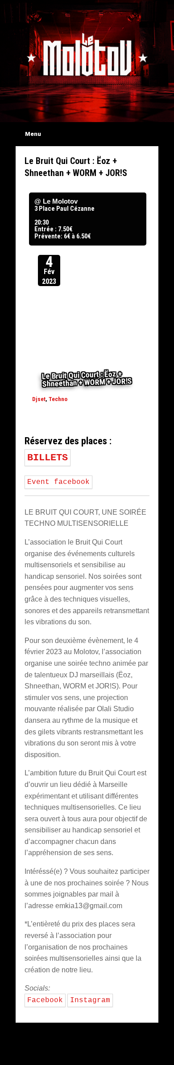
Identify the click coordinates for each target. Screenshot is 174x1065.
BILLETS (47, 457)
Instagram (90, 1000)
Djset (39, 399)
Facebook (45, 1000)
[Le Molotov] (87, 54)
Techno (58, 399)
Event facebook (58, 482)
